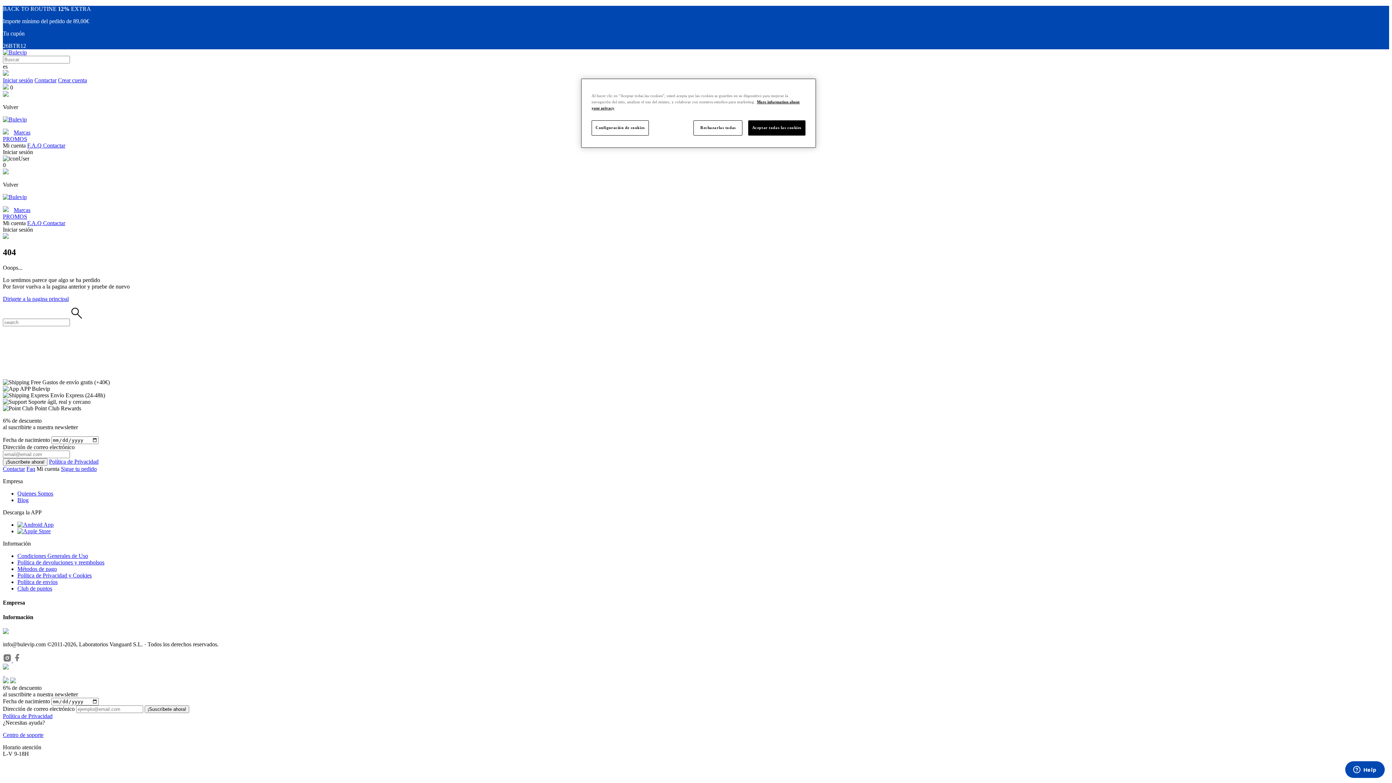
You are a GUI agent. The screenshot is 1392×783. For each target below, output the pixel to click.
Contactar (45, 80)
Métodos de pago (37, 569)
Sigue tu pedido (79, 469)
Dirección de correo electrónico (39, 709)
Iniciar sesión (18, 80)
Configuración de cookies (620, 127)
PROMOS (15, 139)
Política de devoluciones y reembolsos (60, 562)
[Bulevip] (15, 52)
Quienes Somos (35, 493)
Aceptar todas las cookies (776, 127)
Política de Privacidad (74, 462)
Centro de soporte (23, 735)
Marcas (22, 132)
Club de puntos (34, 588)
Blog (23, 500)
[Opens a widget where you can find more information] (1365, 770)
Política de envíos (37, 582)
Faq (30, 469)
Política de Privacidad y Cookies (54, 575)
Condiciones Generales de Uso (52, 556)
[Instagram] (8, 660)
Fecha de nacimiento (26, 440)
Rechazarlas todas (718, 127)
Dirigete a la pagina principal (36, 299)
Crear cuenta (72, 80)
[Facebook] (17, 660)
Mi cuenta (49, 469)
